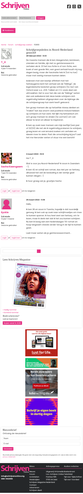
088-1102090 (7, 479)
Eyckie (5, 212)
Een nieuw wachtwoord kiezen (28, 22)
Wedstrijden (34, 479)
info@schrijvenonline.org (12, 476)
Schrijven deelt (35, 490)
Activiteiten (34, 477)
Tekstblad (68, 474)
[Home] (16, 6)
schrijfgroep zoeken (23, 44)
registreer (16, 191)
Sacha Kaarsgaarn (12, 166)
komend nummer (11, 312)
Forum (32, 474)
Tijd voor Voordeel (71, 479)
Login (4, 191)
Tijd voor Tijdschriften (73, 477)
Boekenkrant (69, 471)
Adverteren (34, 487)
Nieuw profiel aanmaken (9, 22)
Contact (33, 485)
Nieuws (32, 471)
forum (10, 44)
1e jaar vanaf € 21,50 (12, 323)
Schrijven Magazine (37, 482)
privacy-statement (9, 457)
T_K (3, 62)
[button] (8, 30)
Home (3, 44)
